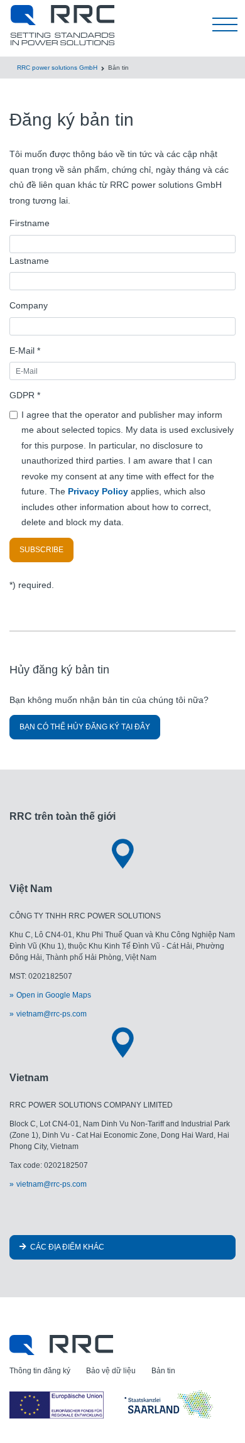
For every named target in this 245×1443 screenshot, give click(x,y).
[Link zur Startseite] (61, 1344)
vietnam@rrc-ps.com (51, 1014)
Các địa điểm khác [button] (66, 1247)
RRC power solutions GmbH (57, 67)
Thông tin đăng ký (39, 1370)
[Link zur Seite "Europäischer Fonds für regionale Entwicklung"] (113, 1405)
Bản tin (163, 1370)
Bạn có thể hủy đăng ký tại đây (84, 726)
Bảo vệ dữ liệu (111, 1370)
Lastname (29, 261)
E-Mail (24, 351)
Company (28, 305)
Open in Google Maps (53, 995)
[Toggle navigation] (224, 25)
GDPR (24, 395)
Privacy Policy (99, 491)
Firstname (29, 223)
